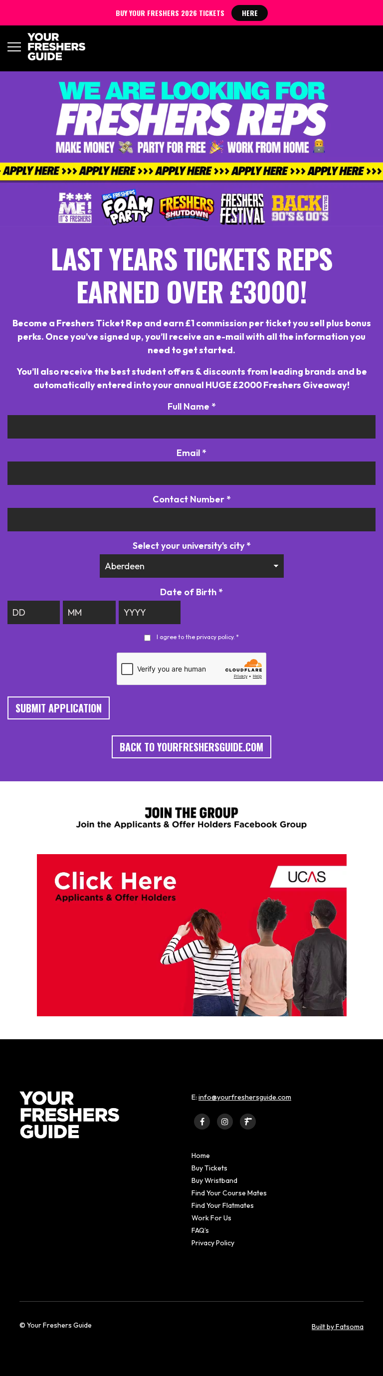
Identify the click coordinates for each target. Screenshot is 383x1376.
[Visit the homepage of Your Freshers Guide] (53, 46)
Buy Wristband (214, 1180)
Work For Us (211, 1217)
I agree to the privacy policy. (198, 637)
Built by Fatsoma (338, 1326)
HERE (250, 12)
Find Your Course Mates (229, 1192)
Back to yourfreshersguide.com (191, 746)
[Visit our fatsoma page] (247, 1121)
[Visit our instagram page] (224, 1121)
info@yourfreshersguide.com (244, 1097)
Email (191, 453)
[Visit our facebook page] (202, 1121)
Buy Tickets (209, 1167)
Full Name (192, 406)
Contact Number (192, 499)
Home (201, 1155)
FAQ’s (200, 1230)
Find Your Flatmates (223, 1205)
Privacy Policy (213, 1242)
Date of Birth (191, 592)
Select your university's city (192, 545)
